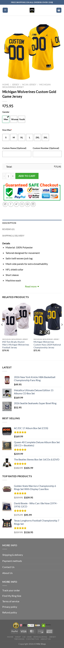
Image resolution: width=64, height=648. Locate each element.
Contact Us (8, 566)
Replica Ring (40, 637)
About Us (7, 572)
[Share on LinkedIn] (33, 204)
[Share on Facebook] (10, 204)
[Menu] (5, 10)
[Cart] (58, 10)
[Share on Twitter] (16, 204)
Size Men (7, 130)
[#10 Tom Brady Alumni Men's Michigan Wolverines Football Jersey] (16, 319)
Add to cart (27, 175)
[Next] (61, 331)
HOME (10, 637)
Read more (31, 286)
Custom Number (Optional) (46, 148)
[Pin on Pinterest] (27, 204)
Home (5, 84)
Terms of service (10, 601)
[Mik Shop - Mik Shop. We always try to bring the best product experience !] (32, 10)
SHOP (18, 637)
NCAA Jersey (29, 84)
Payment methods (12, 560)
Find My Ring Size (11, 595)
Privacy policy (9, 606)
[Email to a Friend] (22, 204)
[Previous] (2, 331)
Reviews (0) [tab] (8, 229)
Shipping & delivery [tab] (13, 235)
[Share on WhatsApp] (5, 204)
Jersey (15, 84)
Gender (5, 112)
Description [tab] (9, 223)
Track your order (11, 590)
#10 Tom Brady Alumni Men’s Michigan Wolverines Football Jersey (15, 345)
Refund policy (9, 612)
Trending (19, 639)
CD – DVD (27, 637)
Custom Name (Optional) (14, 148)
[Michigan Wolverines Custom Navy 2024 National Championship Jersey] (48, 319)
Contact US (32, 639)
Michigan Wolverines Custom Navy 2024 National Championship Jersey (47, 345)
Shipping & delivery (12, 554)
